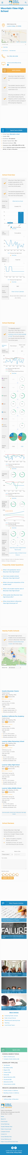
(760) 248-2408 (13, 56)
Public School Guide (6, 1129)
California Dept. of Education (11, 1099)
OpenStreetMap (23, 42)
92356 (19, 26)
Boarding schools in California (11, 1093)
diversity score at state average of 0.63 (17, 335)
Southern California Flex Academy (13, 716)
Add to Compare (8, 699)
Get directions (13, 50)
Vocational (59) (7, 1079)
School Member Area (6, 1137)
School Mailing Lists (6, 1139)
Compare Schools (5, 1132)
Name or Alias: (17, 851)
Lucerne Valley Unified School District (17, 554)
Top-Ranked (7, 1065)
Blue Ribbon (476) (8, 1068)
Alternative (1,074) (8, 1082)
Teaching (7, 1023)
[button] (14, 35)
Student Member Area (6, 1127)
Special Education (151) (9, 1077)
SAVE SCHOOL (16, 70)
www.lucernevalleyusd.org (14, 63)
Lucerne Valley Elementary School (13, 741)
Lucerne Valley (11, 26)
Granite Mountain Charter (16, 643)
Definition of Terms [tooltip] (4, 346)
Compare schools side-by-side (11, 1059)
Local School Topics (10, 1025)
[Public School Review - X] (12, 1148)
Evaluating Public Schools (11, 1016)
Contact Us (4, 1134)
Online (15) (6, 1075)
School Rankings (5, 1124)
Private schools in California (11, 1090)
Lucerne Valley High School (11, 765)
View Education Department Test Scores (18, 549)
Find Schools (4, 1122)
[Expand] (3, 655)
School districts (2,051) (9, 1084)
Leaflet (17, 42)
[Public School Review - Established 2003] (14, 2)
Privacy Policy (18, 1153)
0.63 (22, 446)
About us (3, 1119)
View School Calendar (17, 292)
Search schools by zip (9, 1057)
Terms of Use (9, 1153)
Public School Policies (10, 1018)
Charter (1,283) (7, 1072)
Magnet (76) (7, 1070)
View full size (5, 50)
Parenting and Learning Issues (12, 1020)
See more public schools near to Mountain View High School (14, 813)
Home (2, 1116)
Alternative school (14, 134)
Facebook (15, 1147)
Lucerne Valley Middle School (11, 788)
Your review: (4, 858)
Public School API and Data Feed (9, 1142)
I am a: (3, 851)
